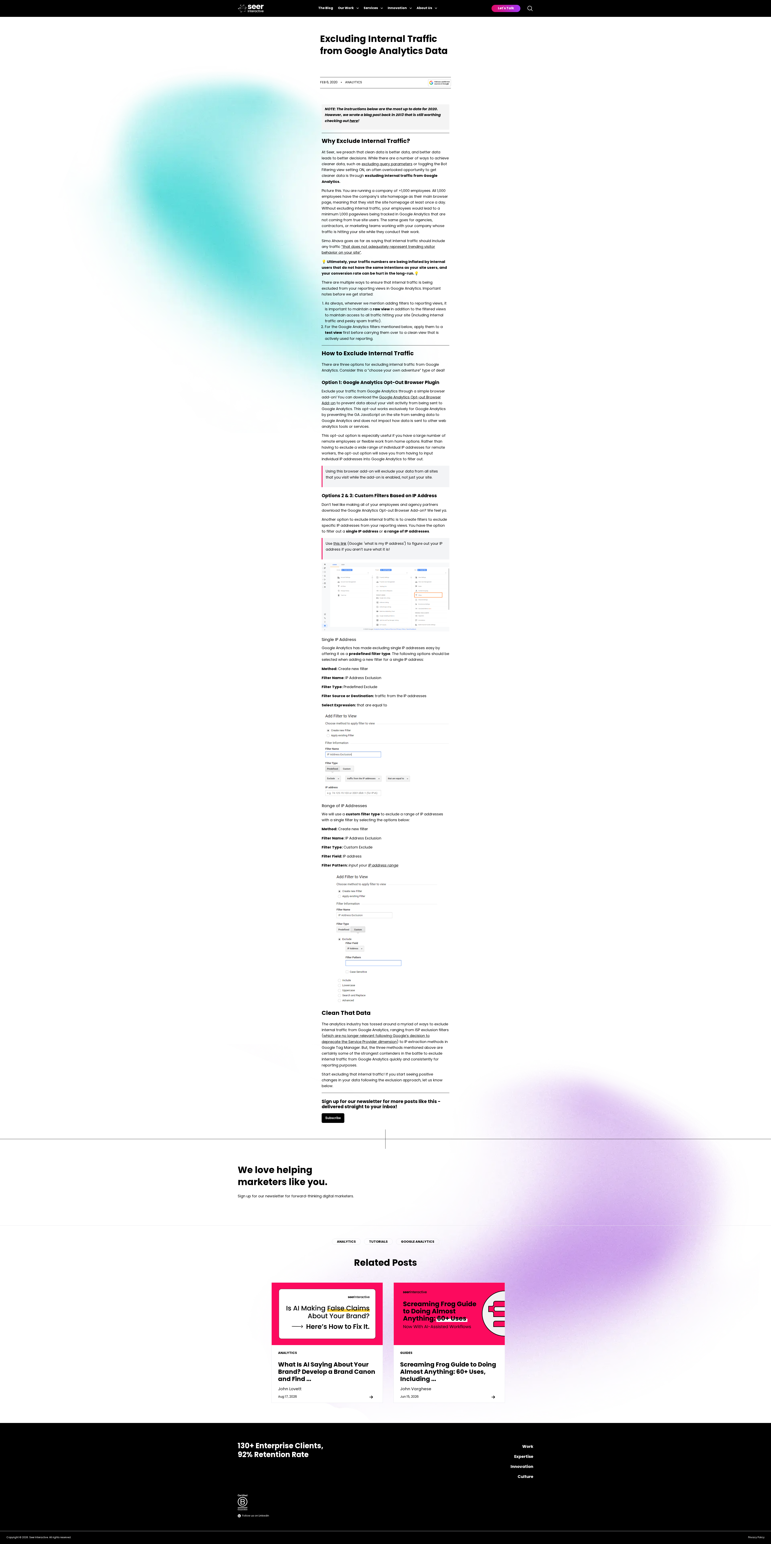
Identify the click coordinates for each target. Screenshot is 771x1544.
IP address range (383, 866)
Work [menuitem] (527, 1447)
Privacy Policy (756, 1537)
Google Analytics (417, 1242)
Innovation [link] (397, 8)
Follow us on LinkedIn (255, 1515)
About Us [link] (424, 8)
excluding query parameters (387, 164)
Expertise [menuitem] (523, 1457)
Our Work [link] (346, 8)
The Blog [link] (325, 8)
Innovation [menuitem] (522, 1467)
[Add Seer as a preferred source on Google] (439, 82)
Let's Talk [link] (506, 8)
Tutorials (378, 1242)
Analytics (353, 82)
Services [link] (371, 8)
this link (339, 544)
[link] (251, 8)
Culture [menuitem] (525, 1477)
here (354, 121)
